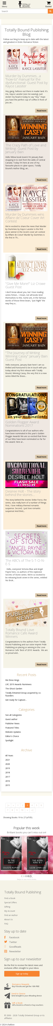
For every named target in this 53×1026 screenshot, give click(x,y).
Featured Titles (12, 727)
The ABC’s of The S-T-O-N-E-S (25, 562)
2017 (7, 776)
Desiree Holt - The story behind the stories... (23, 493)
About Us (8, 919)
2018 (7, 772)
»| (32, 810)
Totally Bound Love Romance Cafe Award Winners (21, 633)
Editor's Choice (12, 736)
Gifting (7, 906)
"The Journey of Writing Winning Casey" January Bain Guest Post (26, 356)
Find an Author (11, 915)
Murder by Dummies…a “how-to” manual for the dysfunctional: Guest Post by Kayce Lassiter (26, 80)
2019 (7, 768)
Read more (41, 110)
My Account (9, 911)
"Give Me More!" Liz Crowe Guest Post (25, 285)
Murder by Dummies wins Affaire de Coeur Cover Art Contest (24, 217)
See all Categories (13, 715)
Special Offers (10, 902)
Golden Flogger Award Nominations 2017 (22, 424)
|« (8, 805)
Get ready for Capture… (16, 700)
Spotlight (9, 740)
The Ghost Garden (13, 688)
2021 (7, 759)
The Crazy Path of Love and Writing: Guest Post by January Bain (25, 148)
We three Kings (12, 680)
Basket (48, 6)
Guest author (11, 719)
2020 (7, 764)
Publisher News (12, 723)
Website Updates (13, 732)
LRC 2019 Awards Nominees (18, 684)
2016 (7, 781)
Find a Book (9, 898)
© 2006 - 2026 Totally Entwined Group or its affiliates (24, 1017)
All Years (9, 755)
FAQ (6, 923)
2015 (7, 785)
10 (22, 810)
